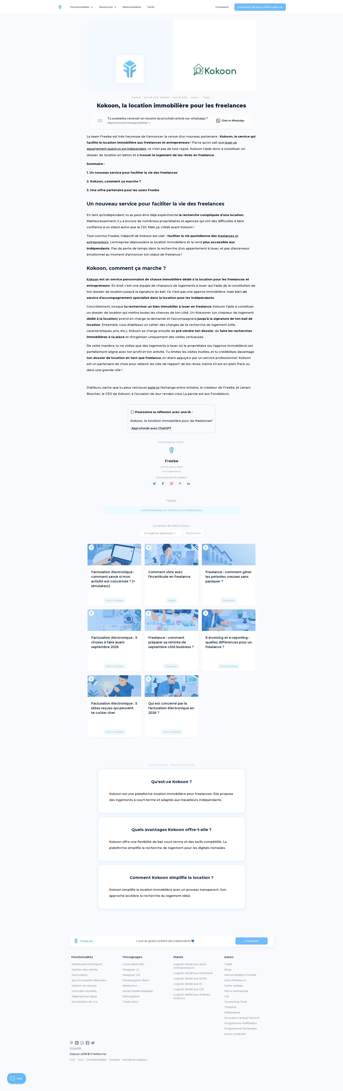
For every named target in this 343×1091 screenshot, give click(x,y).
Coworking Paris (235, 1001)
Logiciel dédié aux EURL (190, 978)
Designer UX (131, 975)
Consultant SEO (133, 964)
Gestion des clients (85, 969)
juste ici (153, 387)
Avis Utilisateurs (235, 980)
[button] (81, 7)
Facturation (80, 975)
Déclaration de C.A (84, 1001)
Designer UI (131, 969)
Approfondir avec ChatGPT (151, 428)
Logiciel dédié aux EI (187, 983)
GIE (226, 996)
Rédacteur (130, 985)
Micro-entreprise (236, 991)
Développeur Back (136, 980)
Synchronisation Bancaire (89, 980)
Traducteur (131, 1001)
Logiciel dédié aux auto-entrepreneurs (190, 965)
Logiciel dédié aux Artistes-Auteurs (192, 996)
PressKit (75, 1048)
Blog (227, 969)
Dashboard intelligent (87, 964)
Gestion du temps (84, 985)
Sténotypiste (131, 996)
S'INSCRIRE (251, 941)
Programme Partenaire (240, 1028)
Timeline (230, 1007)
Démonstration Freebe (240, 975)
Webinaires (232, 1012)
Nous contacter (235, 1034)
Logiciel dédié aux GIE (188, 989)
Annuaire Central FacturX (242, 1017)
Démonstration (132, 7)
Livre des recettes (84, 991)
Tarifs (151, 7)
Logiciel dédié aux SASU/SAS (193, 973)
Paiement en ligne (84, 996)
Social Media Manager (138, 991)
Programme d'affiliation (240, 1023)
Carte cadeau (233, 985)
